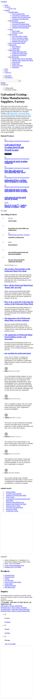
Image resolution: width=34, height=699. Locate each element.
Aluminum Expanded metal (20, 19)
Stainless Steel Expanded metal (21, 17)
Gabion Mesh (12, 45)
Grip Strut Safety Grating (19, 36)
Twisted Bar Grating (12, 511)
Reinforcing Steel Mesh (19, 55)
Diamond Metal (10, 492)
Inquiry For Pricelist (7, 601)
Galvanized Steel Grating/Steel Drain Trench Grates (14, 147)
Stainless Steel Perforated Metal (21, 26)
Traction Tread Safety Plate (20, 39)
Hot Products (5, 606)
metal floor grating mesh (16, 237)
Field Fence (15, 67)
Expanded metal (13, 12)
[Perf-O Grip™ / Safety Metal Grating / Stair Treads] (6, 203)
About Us (7, 7)
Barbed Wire (16, 64)
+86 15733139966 (10, 644)
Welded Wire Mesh (14, 50)
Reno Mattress (16, 46)
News (6, 71)
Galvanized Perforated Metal (20, 24)
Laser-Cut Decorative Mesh (16, 43)
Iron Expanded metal (18, 14)
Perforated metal (13, 20)
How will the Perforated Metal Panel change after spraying (19, 286)
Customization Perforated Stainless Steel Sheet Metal (18, 499)
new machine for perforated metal (18, 353)
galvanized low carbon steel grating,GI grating (16, 181)
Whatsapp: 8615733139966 (13, 567)
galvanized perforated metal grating (15, 198)
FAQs (6, 69)
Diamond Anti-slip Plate (19, 41)
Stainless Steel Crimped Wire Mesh (22, 60)
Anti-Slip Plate (12, 34)
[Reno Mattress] (10, 242)
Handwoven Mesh (11, 509)
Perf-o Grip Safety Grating (20, 38)
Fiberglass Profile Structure (23, 115)
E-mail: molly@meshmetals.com (14, 565)
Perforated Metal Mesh (7, 115)
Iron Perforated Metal (18, 22)
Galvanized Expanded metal (20, 15)
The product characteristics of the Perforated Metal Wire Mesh (17, 270)
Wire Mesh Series (13, 57)
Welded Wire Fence (12, 113)
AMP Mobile (18, 606)
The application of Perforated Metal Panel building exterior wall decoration (18, 337)
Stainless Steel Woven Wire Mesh (22, 58)
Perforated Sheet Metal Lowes (15, 502)
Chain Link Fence (17, 65)
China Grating (15, 607)
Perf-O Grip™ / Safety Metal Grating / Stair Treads (16, 207)
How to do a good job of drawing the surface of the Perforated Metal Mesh (19, 303)
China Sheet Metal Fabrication (20, 609)
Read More (8, 154)
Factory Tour (12, 8)
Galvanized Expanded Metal (14, 507)
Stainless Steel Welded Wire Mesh (16, 504)
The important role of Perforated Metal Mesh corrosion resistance (17, 319)
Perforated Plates (6, 611)
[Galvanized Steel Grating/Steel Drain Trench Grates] (18, 141)
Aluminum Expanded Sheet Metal (16, 495)
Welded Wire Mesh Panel (19, 53)
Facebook (7, 622)
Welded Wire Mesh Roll (19, 52)
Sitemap (11, 606)
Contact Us (8, 72)
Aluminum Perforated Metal (20, 27)
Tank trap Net (16, 62)
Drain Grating (10, 497)
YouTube (7, 633)
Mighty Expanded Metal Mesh (21, 611)
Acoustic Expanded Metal (13, 494)
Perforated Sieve (6, 607)
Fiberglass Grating (17, 33)
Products (7, 10)
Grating (10, 29)
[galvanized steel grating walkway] (19, 159)
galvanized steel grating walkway (16, 162)
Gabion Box (15, 48)
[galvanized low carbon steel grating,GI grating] (18, 177)
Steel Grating (16, 31)
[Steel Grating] (10, 218)
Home (6, 5)
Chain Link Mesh (24, 113)
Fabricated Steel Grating (13, 506)
